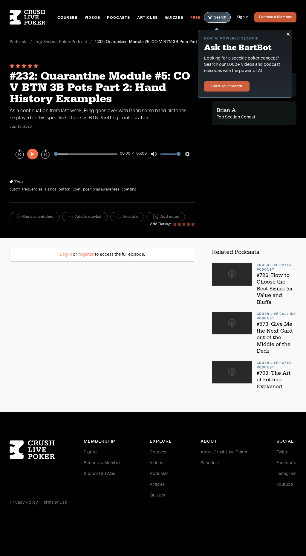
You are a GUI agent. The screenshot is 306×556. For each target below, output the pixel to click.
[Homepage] (33, 17)
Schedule (210, 463)
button (64, 189)
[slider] (85, 154)
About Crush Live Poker (224, 452)
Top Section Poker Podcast (61, 42)
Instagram (286, 474)
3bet (77, 189)
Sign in (90, 452)
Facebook (286, 463)
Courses (67, 18)
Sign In (242, 17)
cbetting (129, 189)
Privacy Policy (24, 502)
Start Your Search (226, 86)
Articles (147, 18)
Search (220, 17)
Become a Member (275, 17)
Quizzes (174, 18)
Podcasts (118, 18)
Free (195, 18)
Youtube (284, 484)
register (86, 254)
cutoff (15, 189)
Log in (66, 254)
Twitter (283, 452)
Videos (92, 18)
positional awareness (101, 189)
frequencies (32, 189)
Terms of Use (54, 502)
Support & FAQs (99, 474)
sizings (50, 189)
